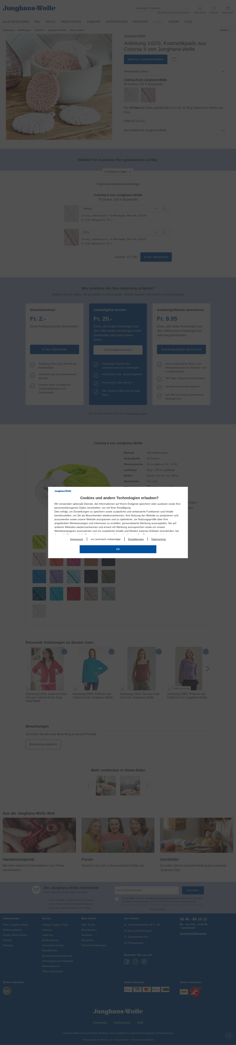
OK (118, 549)
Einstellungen (136, 539)
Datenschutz (158, 539)
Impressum (76, 539)
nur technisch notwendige (106, 539)
